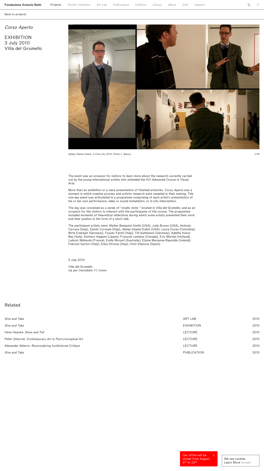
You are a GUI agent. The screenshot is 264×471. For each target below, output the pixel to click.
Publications (121, 4)
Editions (140, 4)
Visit (185, 4)
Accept (246, 462)
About (172, 4)
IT (258, 4)
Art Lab (102, 4)
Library (157, 4)
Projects (55, 4)
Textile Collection (79, 4)
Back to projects (15, 14)
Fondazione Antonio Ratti (23, 4)
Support (199, 4)
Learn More (232, 462)
